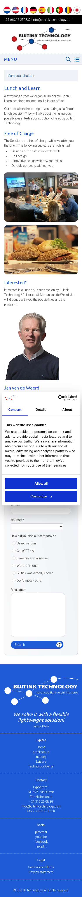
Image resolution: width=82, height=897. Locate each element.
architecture (41, 752)
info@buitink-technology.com (53, 19)
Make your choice (20, 75)
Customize (38, 496)
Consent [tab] (14, 409)
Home (41, 747)
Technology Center (41, 766)
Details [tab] (41, 409)
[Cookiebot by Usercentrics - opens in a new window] (58, 398)
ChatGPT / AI (26, 551)
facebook (41, 841)
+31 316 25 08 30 (41, 801)
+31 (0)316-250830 (17, 19)
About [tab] (67, 409)
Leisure (41, 761)
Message (18, 590)
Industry (41, 756)
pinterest (41, 832)
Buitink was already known (35, 573)
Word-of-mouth (27, 565)
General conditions (41, 867)
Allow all (41, 483)
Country (17, 520)
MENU (10, 59)
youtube (41, 837)
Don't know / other (29, 580)
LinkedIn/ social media (32, 558)
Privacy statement (41, 872)
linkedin (41, 846)
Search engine (26, 543)
